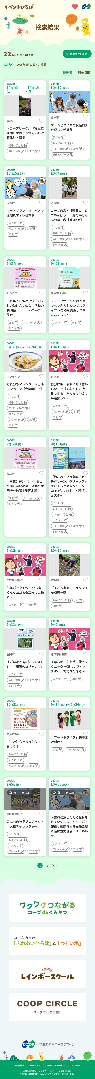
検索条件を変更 (78, 54)
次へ (54, 865)
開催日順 (84, 72)
